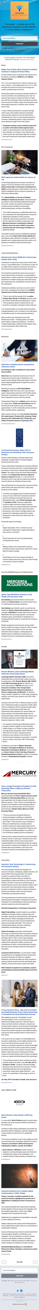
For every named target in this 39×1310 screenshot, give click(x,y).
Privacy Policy (22, 1295)
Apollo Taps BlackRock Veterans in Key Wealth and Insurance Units (16, 595)
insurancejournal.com (6, 139)
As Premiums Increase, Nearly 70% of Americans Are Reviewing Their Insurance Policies (17, 452)
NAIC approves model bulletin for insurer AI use (18, 178)
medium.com (4, 975)
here (34, 1156)
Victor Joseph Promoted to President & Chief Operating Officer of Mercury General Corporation (18, 788)
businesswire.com (5, 564)
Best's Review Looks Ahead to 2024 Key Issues (16, 1116)
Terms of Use (14, 1295)
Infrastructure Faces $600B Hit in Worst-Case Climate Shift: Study (18, 258)
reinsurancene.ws (5, 1254)
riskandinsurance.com (6, 1082)
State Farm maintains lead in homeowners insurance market (17, 365)
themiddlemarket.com (6, 639)
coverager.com (5, 759)
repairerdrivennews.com (7, 245)
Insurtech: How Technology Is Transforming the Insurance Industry (18, 865)
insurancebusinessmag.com (8, 423)
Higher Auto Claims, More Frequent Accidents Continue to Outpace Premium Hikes (19, 70)
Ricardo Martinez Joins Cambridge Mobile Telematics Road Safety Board (17, 672)
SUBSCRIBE (19, 44)
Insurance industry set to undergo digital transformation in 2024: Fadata (17, 1192)
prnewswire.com (5, 852)
